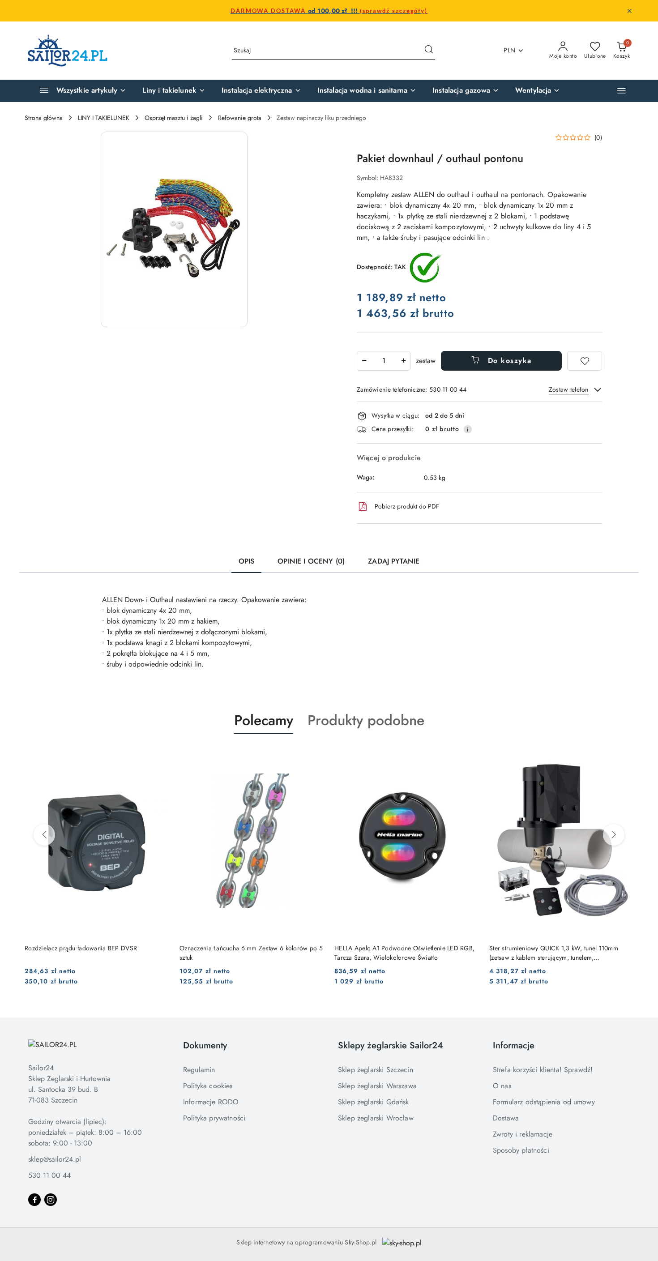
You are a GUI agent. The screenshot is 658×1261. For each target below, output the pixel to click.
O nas (502, 1086)
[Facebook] (34, 1199)
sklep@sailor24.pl (54, 1159)
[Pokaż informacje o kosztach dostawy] (468, 429)
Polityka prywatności (214, 1118)
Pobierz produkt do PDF (407, 506)
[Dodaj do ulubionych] (584, 361)
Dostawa (506, 1118)
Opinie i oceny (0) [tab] (311, 561)
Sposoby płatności (521, 1150)
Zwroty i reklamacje (522, 1134)
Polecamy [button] (263, 720)
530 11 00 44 (49, 1175)
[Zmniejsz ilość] (364, 360)
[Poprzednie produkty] (44, 835)
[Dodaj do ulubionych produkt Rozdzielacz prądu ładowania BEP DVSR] (158, 755)
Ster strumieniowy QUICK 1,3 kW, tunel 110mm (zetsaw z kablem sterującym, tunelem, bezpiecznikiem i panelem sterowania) (553, 953)
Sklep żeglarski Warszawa (377, 1086)
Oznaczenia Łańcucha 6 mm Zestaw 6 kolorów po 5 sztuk (251, 953)
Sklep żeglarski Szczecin (375, 1069)
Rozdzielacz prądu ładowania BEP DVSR (81, 948)
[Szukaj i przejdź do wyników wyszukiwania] (429, 50)
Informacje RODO (211, 1102)
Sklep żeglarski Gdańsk (373, 1102)
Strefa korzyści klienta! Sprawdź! (543, 1069)
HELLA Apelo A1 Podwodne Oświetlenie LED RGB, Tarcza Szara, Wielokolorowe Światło (404, 953)
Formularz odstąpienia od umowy (544, 1102)
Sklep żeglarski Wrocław (376, 1118)
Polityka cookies (208, 1086)
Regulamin (199, 1069)
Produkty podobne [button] (366, 720)
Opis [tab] (247, 561)
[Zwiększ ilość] (403, 360)
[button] (621, 90)
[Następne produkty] (614, 835)
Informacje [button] (513, 1045)
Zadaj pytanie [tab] (393, 561)
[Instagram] (50, 1199)
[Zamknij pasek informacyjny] (629, 11)
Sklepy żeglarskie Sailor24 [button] (390, 1045)
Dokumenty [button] (205, 1045)
